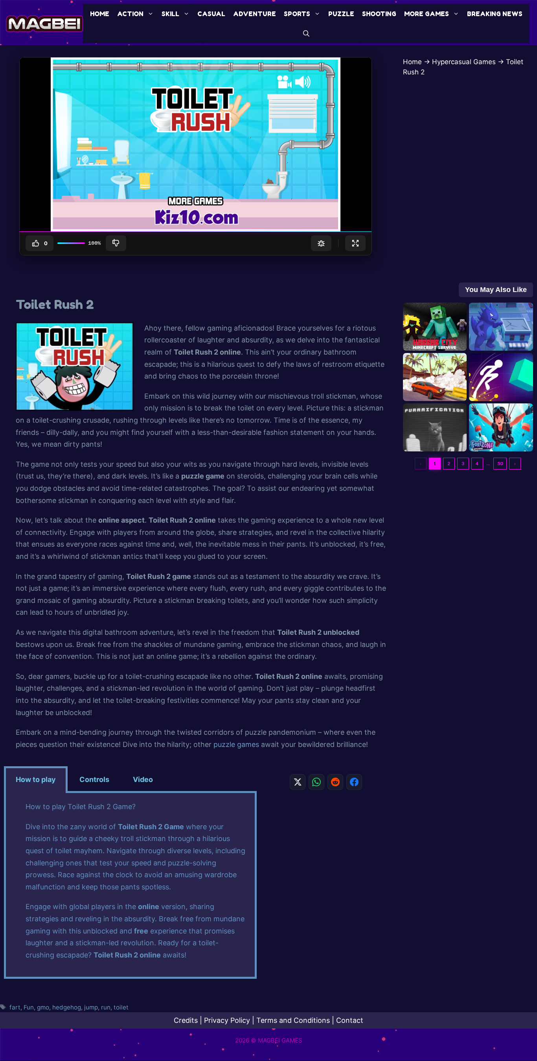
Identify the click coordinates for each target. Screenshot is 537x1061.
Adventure (254, 14)
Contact (349, 1020)
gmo (43, 1007)
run (105, 1007)
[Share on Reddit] (335, 782)
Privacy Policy (227, 1020)
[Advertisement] (326, 851)
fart (14, 1007)
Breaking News (494, 14)
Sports (297, 14)
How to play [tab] (36, 779)
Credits (186, 1020)
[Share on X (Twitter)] (297, 782)
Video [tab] (143, 779)
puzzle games (236, 744)
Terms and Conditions (293, 1020)
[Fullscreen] (355, 243)
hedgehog (66, 1007)
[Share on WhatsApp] (316, 782)
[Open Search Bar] (306, 33)
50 (500, 463)
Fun (29, 1007)
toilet (121, 1007)
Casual (211, 14)
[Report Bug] (321, 243)
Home (99, 14)
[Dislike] (116, 243)
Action (130, 14)
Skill (170, 14)
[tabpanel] (130, 886)
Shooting (379, 14)
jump (91, 1007)
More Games (426, 14)
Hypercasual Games (464, 62)
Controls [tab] (94, 779)
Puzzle (341, 14)
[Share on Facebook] (354, 782)
